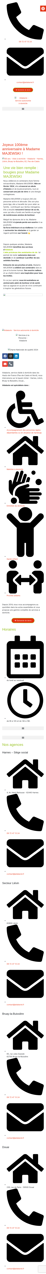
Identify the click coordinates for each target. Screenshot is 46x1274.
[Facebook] (5, 356)
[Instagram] (10, 356)
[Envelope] (5, 364)
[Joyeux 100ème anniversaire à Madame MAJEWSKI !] (23, 160)
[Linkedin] (16, 356)
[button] (23, 109)
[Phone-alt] (10, 364)
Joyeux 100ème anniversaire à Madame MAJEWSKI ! (21, 149)
